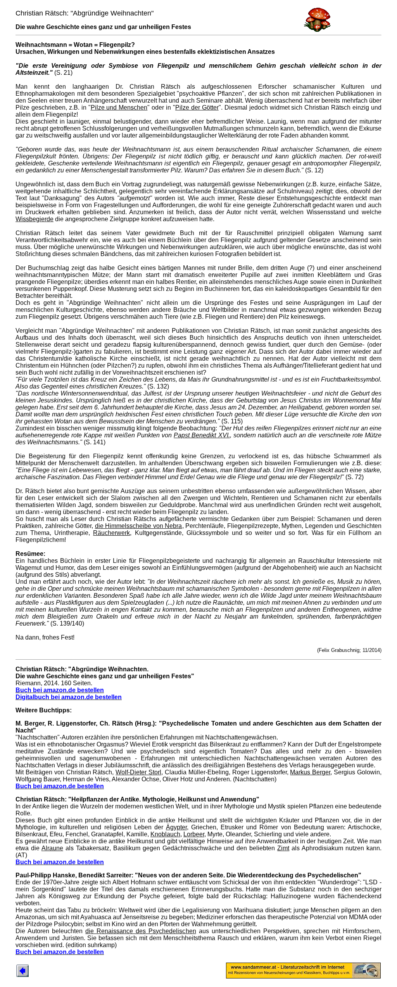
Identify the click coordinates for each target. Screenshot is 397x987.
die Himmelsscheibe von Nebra (138, 526)
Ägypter (176, 827)
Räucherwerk (111, 533)
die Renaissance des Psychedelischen (140, 931)
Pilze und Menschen (119, 107)
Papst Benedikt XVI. (202, 435)
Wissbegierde (35, 219)
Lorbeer (193, 834)
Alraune (52, 848)
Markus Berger (310, 772)
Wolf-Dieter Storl (138, 772)
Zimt (283, 848)
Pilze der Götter (197, 107)
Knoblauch (165, 834)
